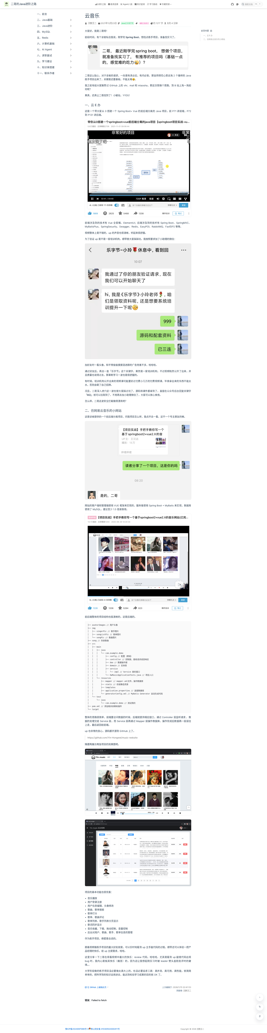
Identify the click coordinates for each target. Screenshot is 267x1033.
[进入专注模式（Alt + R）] (260, 1016)
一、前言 (42, 14)
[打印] (211, 31)
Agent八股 (127, 4)
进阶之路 (102, 4)
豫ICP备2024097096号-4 (77, 1029)
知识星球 (141, 4)
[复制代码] (187, 625)
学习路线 (153, 4)
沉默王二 (92, 23)
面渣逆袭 (114, 4)
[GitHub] (232, 4)
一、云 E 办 (207, 35)
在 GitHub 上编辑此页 (96, 987)
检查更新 (260, 1007)
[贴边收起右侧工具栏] (260, 997)
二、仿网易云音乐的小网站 (214, 39)
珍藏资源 (164, 4)
